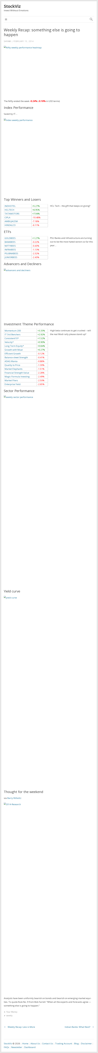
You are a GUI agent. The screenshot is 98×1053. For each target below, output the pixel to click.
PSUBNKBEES (11, 253)
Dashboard (30, 1047)
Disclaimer (86, 1043)
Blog (76, 1043)
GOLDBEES (10, 238)
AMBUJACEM (11, 221)
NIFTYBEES (10, 245)
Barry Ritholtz (14, 798)
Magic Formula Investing (17, 376)
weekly (9, 1015)
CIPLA (7, 217)
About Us (35, 1043)
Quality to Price (12, 365)
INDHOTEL (10, 206)
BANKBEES (10, 241)
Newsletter (16, 1047)
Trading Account (63, 1043)
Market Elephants (13, 368)
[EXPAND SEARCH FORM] (91, 19)
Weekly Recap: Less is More (21, 1026)
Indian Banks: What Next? (77, 1026)
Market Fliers (11, 380)
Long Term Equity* (14, 345)
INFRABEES (10, 249)
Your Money (11, 1012)
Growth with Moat (14, 349)
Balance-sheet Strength (16, 357)
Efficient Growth (13, 353)
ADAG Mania (11, 361)
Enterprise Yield (13, 384)
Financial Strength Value (17, 372)
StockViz (12, 6)
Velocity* (9, 342)
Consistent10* (12, 338)
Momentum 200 (13, 330)
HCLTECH (9, 209)
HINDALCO (10, 225)
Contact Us (47, 1043)
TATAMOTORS (12, 213)
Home (25, 1043)
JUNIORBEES (11, 257)
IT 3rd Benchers (12, 334)
